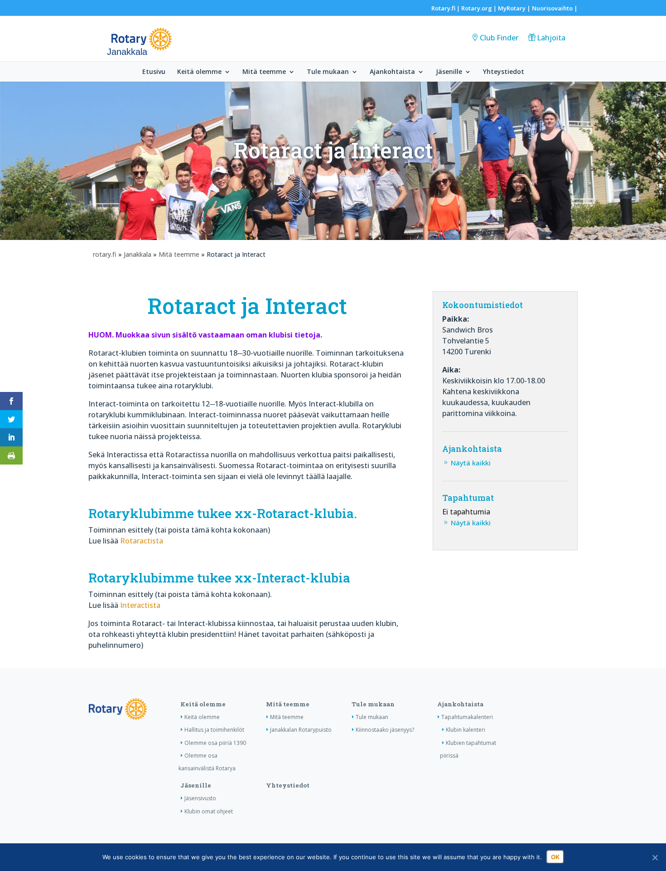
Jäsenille (449, 72)
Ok (555, 857)
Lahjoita (551, 38)
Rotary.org (476, 8)
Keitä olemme (199, 72)
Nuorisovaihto (552, 8)
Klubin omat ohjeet (208, 811)
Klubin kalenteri (465, 730)
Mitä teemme (264, 72)
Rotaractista (141, 541)
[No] (654, 857)
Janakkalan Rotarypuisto (301, 730)
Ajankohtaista (392, 72)
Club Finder (499, 38)
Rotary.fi (443, 8)
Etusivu (153, 72)
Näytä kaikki (471, 462)
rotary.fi (104, 254)
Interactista (140, 605)
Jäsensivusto (200, 798)
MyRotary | (515, 8)
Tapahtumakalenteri (467, 717)
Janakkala (137, 254)
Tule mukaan (328, 72)
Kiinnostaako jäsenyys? (385, 730)
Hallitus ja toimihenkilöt (214, 730)
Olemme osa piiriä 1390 (215, 743)
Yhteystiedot (503, 72)
